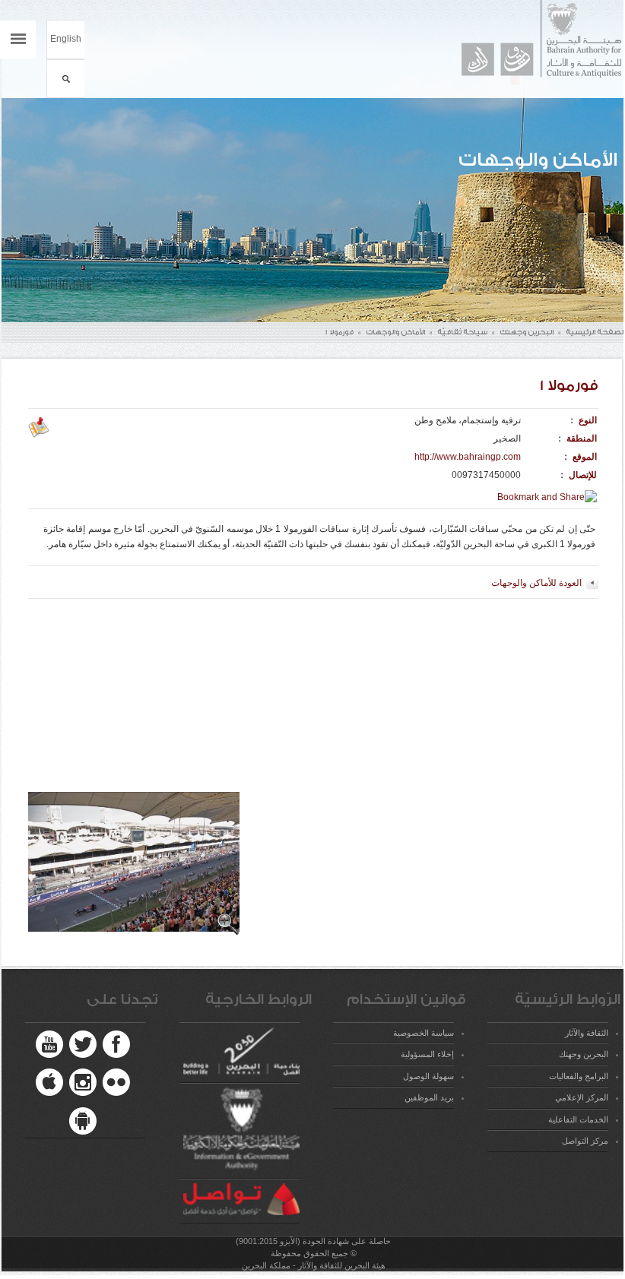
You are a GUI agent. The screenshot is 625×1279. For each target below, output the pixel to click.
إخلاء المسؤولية (427, 1054)
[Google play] (83, 1121)
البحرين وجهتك (527, 332)
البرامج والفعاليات (578, 1076)
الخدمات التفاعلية (578, 1119)
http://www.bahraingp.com (467, 456)
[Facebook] (116, 1044)
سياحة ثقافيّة (462, 332)
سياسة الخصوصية (423, 1032)
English (65, 38)
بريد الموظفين (429, 1097)
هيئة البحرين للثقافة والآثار (534, 39)
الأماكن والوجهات (395, 332)
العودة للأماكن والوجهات (536, 583)
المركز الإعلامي (581, 1097)
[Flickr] (116, 1082)
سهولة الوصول (428, 1076)
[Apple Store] (49, 1082)
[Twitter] (83, 1044)
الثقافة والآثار (586, 1032)
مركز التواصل (585, 1140)
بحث (65, 78)
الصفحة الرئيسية (595, 332)
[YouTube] (49, 1044)
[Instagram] (83, 1082)
